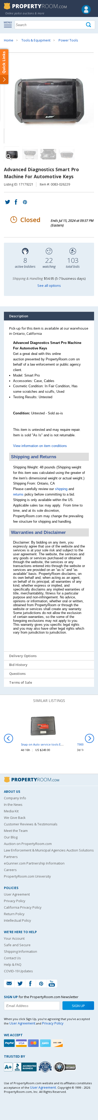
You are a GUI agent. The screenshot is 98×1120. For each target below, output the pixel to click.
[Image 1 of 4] (49, 98)
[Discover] (58, 1043)
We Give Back (15, 817)
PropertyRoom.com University (27, 876)
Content (5, 66)
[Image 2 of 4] (30, 154)
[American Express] (46, 1043)
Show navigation (9, 24)
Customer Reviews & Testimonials (30, 824)
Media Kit (11, 811)
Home (8, 40)
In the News (13, 804)
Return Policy (14, 914)
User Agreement (17, 894)
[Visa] (22, 1043)
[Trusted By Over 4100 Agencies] (46, 1067)
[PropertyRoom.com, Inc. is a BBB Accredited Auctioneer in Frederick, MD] (21, 1066)
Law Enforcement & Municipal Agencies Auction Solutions (49, 850)
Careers (10, 869)
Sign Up (78, 1005)
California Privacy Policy (23, 907)
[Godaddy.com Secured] (65, 1067)
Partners (11, 856)
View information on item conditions (40, 446)
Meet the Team (16, 830)
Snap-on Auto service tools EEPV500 (46, 744)
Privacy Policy (14, 900)
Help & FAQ (12, 964)
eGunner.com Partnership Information (34, 863)
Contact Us (12, 958)
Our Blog (11, 837)
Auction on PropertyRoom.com (28, 843)
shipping (61, 489)
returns (18, 494)
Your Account (14, 938)
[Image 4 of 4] (66, 154)
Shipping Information (20, 951)
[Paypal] (10, 1043)
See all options (49, 285)
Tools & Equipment (35, 40)
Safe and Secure (17, 945)
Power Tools (68, 40)
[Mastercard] (34, 1043)
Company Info (15, 798)
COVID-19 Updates (18, 971)
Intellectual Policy (17, 920)
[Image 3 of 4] (48, 154)
